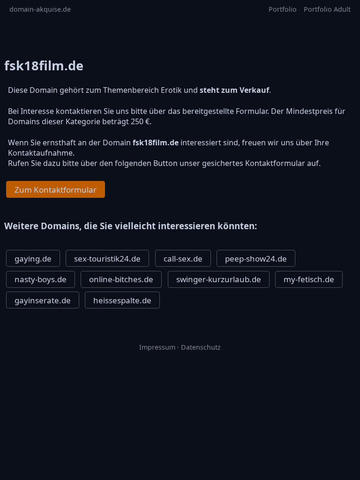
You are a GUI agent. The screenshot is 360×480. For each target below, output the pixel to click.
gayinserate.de (43, 300)
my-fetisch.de (309, 279)
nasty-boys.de (41, 279)
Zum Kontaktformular (56, 189)
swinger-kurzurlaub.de (218, 279)
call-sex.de (183, 258)
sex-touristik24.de (107, 258)
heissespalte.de (122, 300)
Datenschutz (201, 347)
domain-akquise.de (40, 9)
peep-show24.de (256, 258)
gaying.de (33, 258)
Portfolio (283, 9)
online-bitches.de (121, 279)
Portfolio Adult (327, 9)
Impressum (157, 347)
